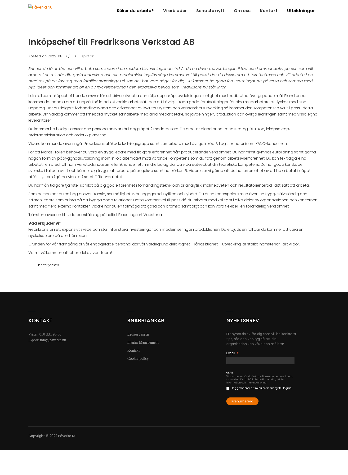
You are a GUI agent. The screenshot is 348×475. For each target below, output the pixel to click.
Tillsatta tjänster (47, 265)
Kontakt (269, 11)
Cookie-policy (138, 358)
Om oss (242, 11)
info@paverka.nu (53, 340)
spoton (87, 56)
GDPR (229, 372)
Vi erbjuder (175, 11)
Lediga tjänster (138, 334)
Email (232, 353)
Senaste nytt (210, 11)
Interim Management (142, 342)
